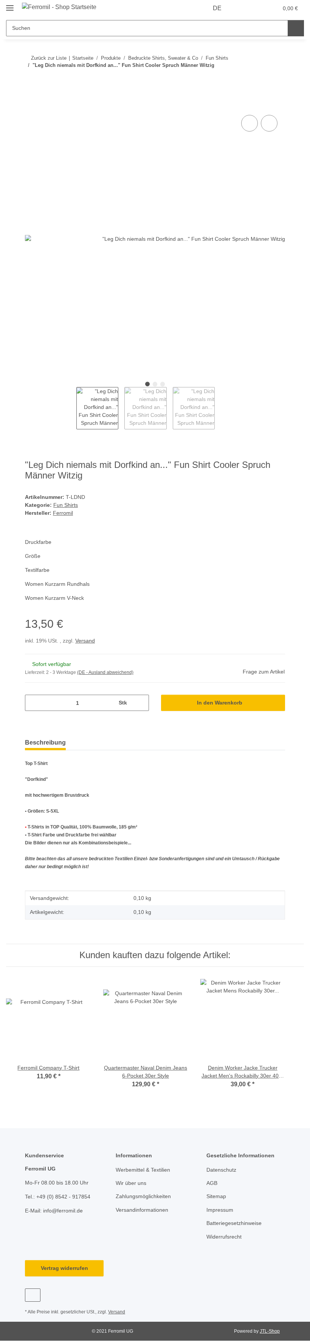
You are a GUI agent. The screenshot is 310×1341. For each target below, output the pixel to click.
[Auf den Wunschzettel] (269, 123)
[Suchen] (296, 28)
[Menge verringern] (33, 703)
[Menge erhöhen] (140, 703)
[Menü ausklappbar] (10, 4)
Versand (85, 641)
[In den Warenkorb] (31, 105)
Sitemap (216, 1196)
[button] (242, 8)
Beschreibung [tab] (45, 742)
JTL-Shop (270, 1331)
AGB (211, 1183)
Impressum (219, 1210)
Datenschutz (221, 1170)
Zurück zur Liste (49, 58)
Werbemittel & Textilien (143, 1170)
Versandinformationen (142, 1210)
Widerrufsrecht (224, 1237)
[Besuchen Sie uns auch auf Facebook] (32, 1295)
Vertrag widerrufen (64, 1268)
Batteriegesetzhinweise (234, 1223)
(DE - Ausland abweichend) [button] (105, 672)
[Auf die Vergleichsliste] (249, 123)
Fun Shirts (65, 505)
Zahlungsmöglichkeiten (143, 1196)
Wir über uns (131, 1183)
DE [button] (217, 8)
